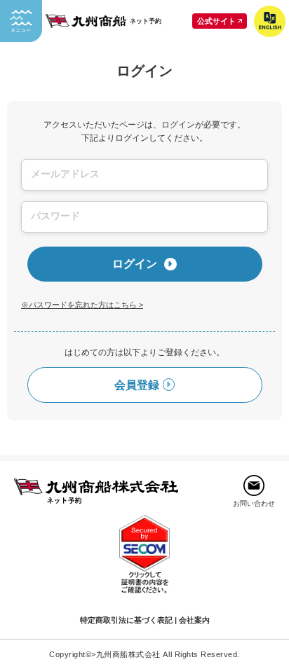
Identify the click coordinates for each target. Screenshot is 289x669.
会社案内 (194, 620)
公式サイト (216, 21)
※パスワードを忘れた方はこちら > (82, 305)
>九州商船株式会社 (126, 654)
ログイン (134, 263)
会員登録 (136, 384)
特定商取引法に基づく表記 (126, 620)
